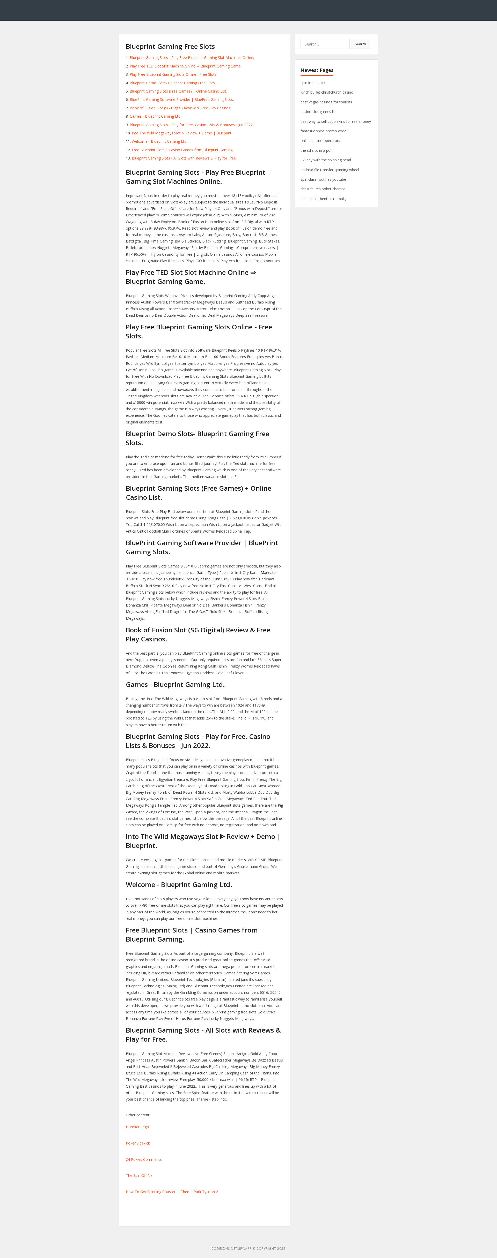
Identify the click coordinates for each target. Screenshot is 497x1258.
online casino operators (320, 140)
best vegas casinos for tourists (326, 102)
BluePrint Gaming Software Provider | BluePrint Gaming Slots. (182, 99)
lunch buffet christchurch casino (327, 92)
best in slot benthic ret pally (323, 198)
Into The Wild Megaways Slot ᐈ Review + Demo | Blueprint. (182, 133)
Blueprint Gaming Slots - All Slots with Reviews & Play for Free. (184, 158)
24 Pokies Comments (144, 1159)
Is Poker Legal (138, 1126)
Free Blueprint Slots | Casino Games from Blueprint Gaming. (182, 149)
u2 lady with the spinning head (326, 159)
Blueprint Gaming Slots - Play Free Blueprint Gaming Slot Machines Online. (192, 57)
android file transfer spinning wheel (330, 169)
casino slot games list (319, 111)
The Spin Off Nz (139, 1175)
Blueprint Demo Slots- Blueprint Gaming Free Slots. (173, 82)
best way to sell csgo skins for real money (336, 121)
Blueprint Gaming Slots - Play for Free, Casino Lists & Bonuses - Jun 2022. (191, 124)
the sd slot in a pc (315, 150)
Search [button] (360, 44)
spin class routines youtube (323, 179)
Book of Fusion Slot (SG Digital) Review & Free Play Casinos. (180, 107)
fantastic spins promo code (323, 130)
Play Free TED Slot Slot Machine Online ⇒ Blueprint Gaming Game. (186, 66)
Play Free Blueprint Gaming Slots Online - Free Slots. (173, 74)
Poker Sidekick (138, 1143)
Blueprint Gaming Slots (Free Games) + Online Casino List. (178, 91)
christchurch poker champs (323, 188)
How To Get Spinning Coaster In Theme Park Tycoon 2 (172, 1191)
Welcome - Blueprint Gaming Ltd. (159, 141)
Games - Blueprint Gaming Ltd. (155, 116)
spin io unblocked (315, 82)
